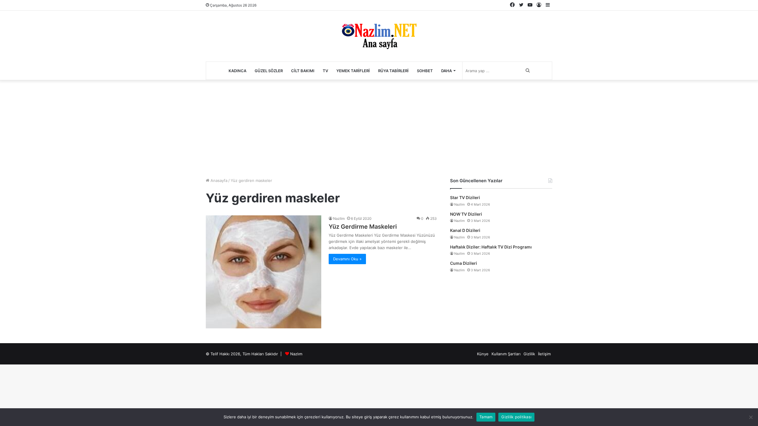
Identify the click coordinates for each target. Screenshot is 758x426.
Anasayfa (218, 180)
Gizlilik (529, 353)
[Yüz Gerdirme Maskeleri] (263, 271)
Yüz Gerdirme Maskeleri (363, 226)
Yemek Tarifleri (353, 70)
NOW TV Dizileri (466, 214)
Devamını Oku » (347, 258)
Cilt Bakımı (302, 70)
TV (325, 70)
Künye (483, 353)
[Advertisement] (379, 127)
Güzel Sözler (269, 70)
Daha (446, 70)
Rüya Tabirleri (393, 70)
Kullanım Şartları (506, 353)
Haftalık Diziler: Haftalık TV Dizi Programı (491, 246)
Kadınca (237, 70)
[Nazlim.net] (379, 36)
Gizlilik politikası (516, 416)
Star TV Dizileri (465, 197)
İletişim (544, 353)
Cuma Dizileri (463, 263)
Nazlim (339, 218)
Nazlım (296, 353)
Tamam (485, 416)
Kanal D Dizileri (465, 230)
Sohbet (425, 70)
